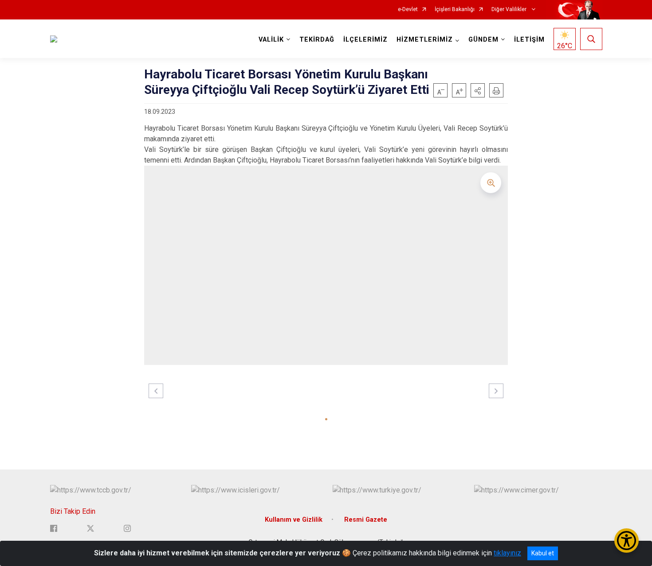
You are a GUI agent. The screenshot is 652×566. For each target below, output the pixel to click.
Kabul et (542, 553)
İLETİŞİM (529, 39)
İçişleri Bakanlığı (455, 9)
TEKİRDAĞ (316, 39)
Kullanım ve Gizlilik (293, 519)
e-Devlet (408, 9)
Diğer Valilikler (509, 9)
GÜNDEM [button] (483, 39)
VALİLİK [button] (271, 39)
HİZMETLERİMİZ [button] (425, 39)
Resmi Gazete (365, 519)
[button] (478, 90)
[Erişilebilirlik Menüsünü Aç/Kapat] (626, 540)
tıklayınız (507, 553)
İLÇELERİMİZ (365, 39)
